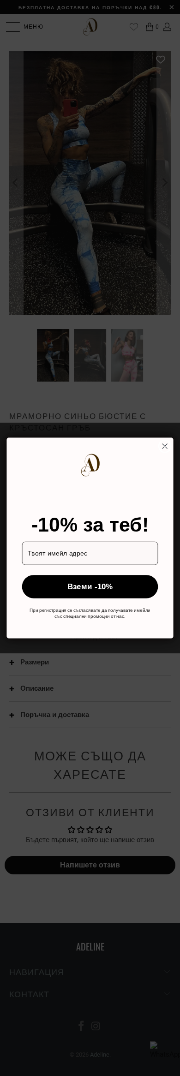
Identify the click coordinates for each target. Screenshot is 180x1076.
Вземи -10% (90, 586)
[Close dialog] (165, 446)
